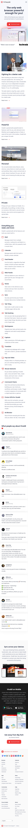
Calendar (8, 250)
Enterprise (4, 768)
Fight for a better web (20, 810)
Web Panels (9, 273)
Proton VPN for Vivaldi (12, 397)
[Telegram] (20, 756)
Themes (3, 794)
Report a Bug (18, 793)
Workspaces (9, 326)
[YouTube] (11, 756)
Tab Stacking (9, 313)
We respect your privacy (20, 812)
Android (3, 764)
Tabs (16, 764)
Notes (7, 284)
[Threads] (7, 756)
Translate (8, 346)
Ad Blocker (8, 412)
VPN (16, 769)
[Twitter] (9, 756)
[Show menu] (26, 2)
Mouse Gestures (10, 369)
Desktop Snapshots (19, 779)
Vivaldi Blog (17, 777)
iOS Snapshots (18, 783)
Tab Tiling (8, 304)
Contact (16, 794)
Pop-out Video (9, 358)
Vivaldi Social (4, 789)
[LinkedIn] (18, 756)
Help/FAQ (17, 789)
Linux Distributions (6, 808)
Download (4, 771)
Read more (5, 100)
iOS (2, 766)
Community (4, 791)
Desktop (3, 762)
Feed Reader (9, 259)
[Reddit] (22, 756)
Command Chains (11, 382)
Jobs (16, 808)
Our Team (17, 806)
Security (17, 815)
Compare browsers (19, 771)
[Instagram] (14, 756)
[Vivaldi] (5, 2)
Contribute (4, 796)
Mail (6, 237)
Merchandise (4, 798)
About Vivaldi (18, 804)
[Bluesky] (5, 756)
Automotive (4, 769)
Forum (3, 793)
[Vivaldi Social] (2, 756)
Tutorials (17, 791)
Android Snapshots (19, 781)
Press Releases (5, 806)
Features (17, 762)
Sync (6, 295)
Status (17, 825)
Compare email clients (6, 783)
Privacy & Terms (18, 813)
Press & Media (5, 804)
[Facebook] (16, 756)
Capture (7, 337)
